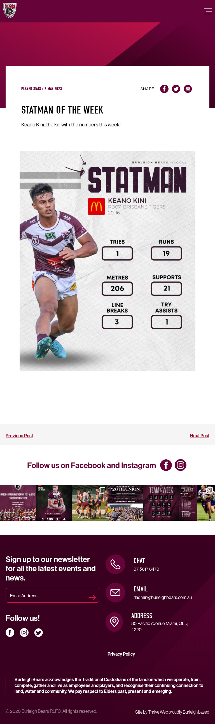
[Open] (18, 503)
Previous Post (19, 435)
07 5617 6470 (146, 569)
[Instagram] (30, 515)
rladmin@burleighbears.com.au (163, 597)
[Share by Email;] (188, 89)
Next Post (199, 435)
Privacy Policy (121, 654)
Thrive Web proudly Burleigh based (178, 712)
